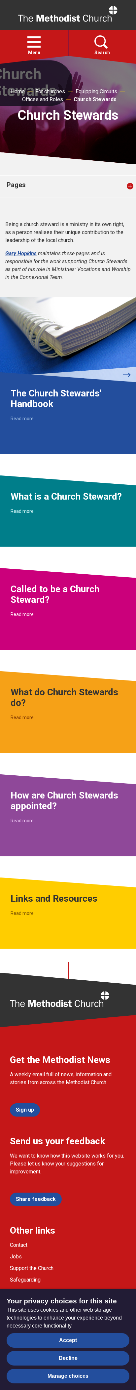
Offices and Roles (42, 99)
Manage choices (68, 1376)
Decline (68, 1358)
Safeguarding (25, 1280)
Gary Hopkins (21, 253)
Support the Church (31, 1268)
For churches (50, 91)
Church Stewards (95, 99)
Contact (18, 1245)
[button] (34, 42)
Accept (68, 1340)
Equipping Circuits (96, 91)
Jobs (16, 1256)
